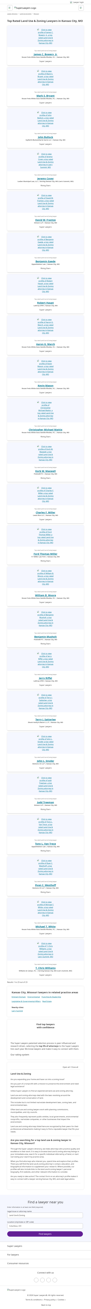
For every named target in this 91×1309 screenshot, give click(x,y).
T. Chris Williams (46, 968)
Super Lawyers (14, 1245)
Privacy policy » (50, 1299)
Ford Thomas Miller (45, 553)
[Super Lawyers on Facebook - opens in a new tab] (36, 1280)
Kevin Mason (45, 385)
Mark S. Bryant (46, 95)
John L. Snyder (45, 760)
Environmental (34, 997)
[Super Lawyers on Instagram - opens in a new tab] (42, 1280)
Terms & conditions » (34, 1299)
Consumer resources (18, 1263)
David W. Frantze (45, 219)
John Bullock (45, 137)
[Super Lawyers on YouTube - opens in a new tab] (48, 1280)
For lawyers (13, 1254)
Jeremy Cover (45, 178)
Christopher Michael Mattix (45, 429)
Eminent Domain (19, 997)
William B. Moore (45, 595)
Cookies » (62, 1299)
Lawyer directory (12, 14)
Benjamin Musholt (45, 636)
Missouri (36, 14)
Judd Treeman (45, 802)
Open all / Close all (70, 1067)
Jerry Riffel (45, 678)
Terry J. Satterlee (45, 719)
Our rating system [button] (20, 1054)
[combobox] (45, 1215)
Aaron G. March (45, 344)
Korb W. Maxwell (45, 471)
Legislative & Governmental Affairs (26, 1001)
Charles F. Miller (45, 512)
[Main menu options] (10, 8)
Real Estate (47, 1001)
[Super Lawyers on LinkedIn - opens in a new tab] (55, 1280)
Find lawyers (45, 1233)
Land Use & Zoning (25, 14)
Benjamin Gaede (45, 261)
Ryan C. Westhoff (45, 885)
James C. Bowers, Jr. (45, 54)
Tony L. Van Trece (45, 843)
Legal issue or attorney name (19, 1211)
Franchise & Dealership (51, 997)
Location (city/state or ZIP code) (20, 1222)
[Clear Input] (80, 1215)
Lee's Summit (17, 1011)
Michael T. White (46, 926)
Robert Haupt (45, 302)
